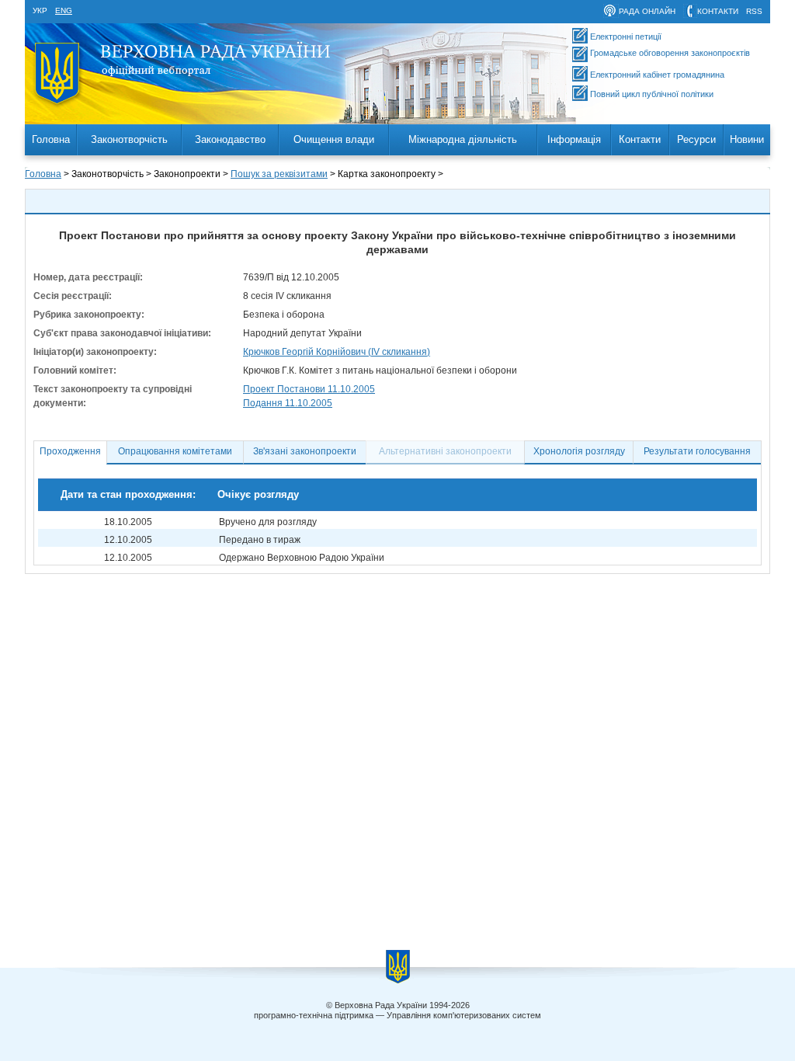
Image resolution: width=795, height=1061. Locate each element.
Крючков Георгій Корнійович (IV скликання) (336, 351)
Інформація (574, 139)
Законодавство (230, 139)
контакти (717, 11)
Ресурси (696, 139)
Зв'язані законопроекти (304, 451)
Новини (747, 139)
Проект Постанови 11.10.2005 (309, 389)
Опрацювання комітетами (175, 451)
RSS (754, 11)
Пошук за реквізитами (279, 174)
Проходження (70, 451)
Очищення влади (333, 139)
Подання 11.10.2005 (287, 403)
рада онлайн (647, 11)
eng (63, 10)
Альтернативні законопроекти (445, 451)
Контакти (640, 139)
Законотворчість (129, 139)
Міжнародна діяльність (462, 139)
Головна (51, 139)
